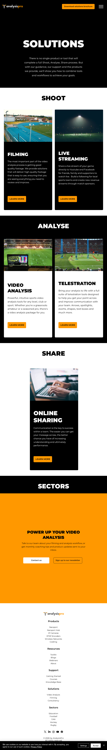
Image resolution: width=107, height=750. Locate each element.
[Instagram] (53, 731)
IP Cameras (53, 633)
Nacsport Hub (53, 630)
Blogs (53, 657)
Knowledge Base (53, 682)
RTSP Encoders (53, 636)
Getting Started (53, 676)
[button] (78, 6)
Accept (96, 745)
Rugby (53, 725)
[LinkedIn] (49, 731)
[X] (45, 731)
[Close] (103, 745)
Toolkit (53, 655)
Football (53, 716)
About (53, 663)
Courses (53, 679)
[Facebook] (61, 731)
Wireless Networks (53, 639)
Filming (53, 698)
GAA (53, 719)
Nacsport (53, 627)
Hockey (53, 722)
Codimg (53, 642)
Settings (83, 745)
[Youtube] (57, 731)
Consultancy (53, 700)
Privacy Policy (36, 746)
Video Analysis (53, 695)
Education (53, 713)
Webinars (53, 660)
